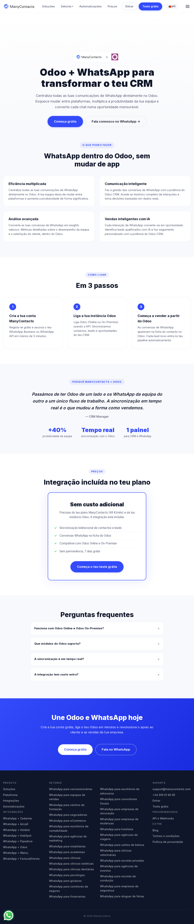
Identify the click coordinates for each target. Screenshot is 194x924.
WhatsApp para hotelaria (116, 829)
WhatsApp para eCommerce (67, 820)
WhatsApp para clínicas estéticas (71, 863)
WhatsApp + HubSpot (17, 835)
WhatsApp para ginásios (65, 880)
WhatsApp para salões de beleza (122, 844)
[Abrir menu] (187, 6)
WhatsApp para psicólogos (67, 875)
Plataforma (10, 795)
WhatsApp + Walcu (15, 852)
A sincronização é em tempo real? (59, 659)
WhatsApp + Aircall (15, 824)
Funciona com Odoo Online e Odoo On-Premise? (69, 628)
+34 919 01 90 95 (164, 795)
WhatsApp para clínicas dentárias (71, 869)
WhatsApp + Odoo (15, 847)
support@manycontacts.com (171, 789)
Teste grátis (150, 6)
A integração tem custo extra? (56, 674)
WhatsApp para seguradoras (68, 814)
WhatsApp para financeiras (67, 896)
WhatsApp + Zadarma (17, 818)
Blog (155, 830)
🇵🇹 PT (172, 6)
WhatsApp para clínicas (65, 857)
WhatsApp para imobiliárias (67, 846)
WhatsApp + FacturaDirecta (21, 858)
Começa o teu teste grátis (97, 567)
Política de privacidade (168, 841)
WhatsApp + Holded (16, 830)
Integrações (11, 800)
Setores (67, 6)
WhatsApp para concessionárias (70, 789)
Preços (112, 6)
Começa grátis (65, 121)
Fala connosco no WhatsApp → (116, 121)
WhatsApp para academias (67, 852)
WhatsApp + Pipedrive (18, 841)
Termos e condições (166, 836)
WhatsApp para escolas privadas (122, 860)
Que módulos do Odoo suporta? (57, 643)
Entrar (129, 6)
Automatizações (90, 6)
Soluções (48, 6)
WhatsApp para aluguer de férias (122, 896)
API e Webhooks (163, 818)
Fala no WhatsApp (116, 749)
